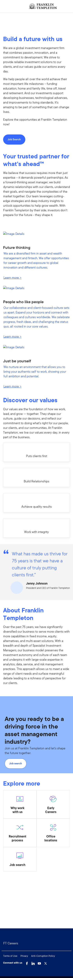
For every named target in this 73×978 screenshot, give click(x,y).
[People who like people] (36, 290)
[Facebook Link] (27, 962)
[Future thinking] (36, 235)
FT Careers (10, 943)
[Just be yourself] (36, 349)
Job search (15, 763)
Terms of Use (10, 956)
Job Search (14, 139)
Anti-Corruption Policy (43, 956)
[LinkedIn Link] (33, 962)
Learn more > (12, 277)
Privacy (24, 956)
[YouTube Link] (39, 962)
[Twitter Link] (45, 962)
